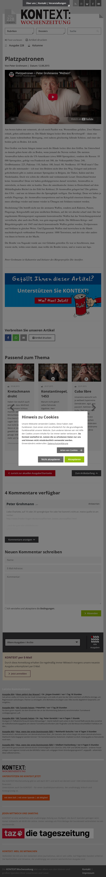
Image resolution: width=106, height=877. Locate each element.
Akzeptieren (74, 459)
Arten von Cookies (69, 450)
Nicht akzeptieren (50, 459)
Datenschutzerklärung (58, 443)
